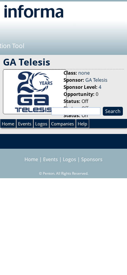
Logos (41, 124)
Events (24, 124)
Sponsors (91, 159)
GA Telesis (96, 80)
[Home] (34, 11)
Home (8, 124)
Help (82, 124)
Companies (62, 124)
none (84, 73)
